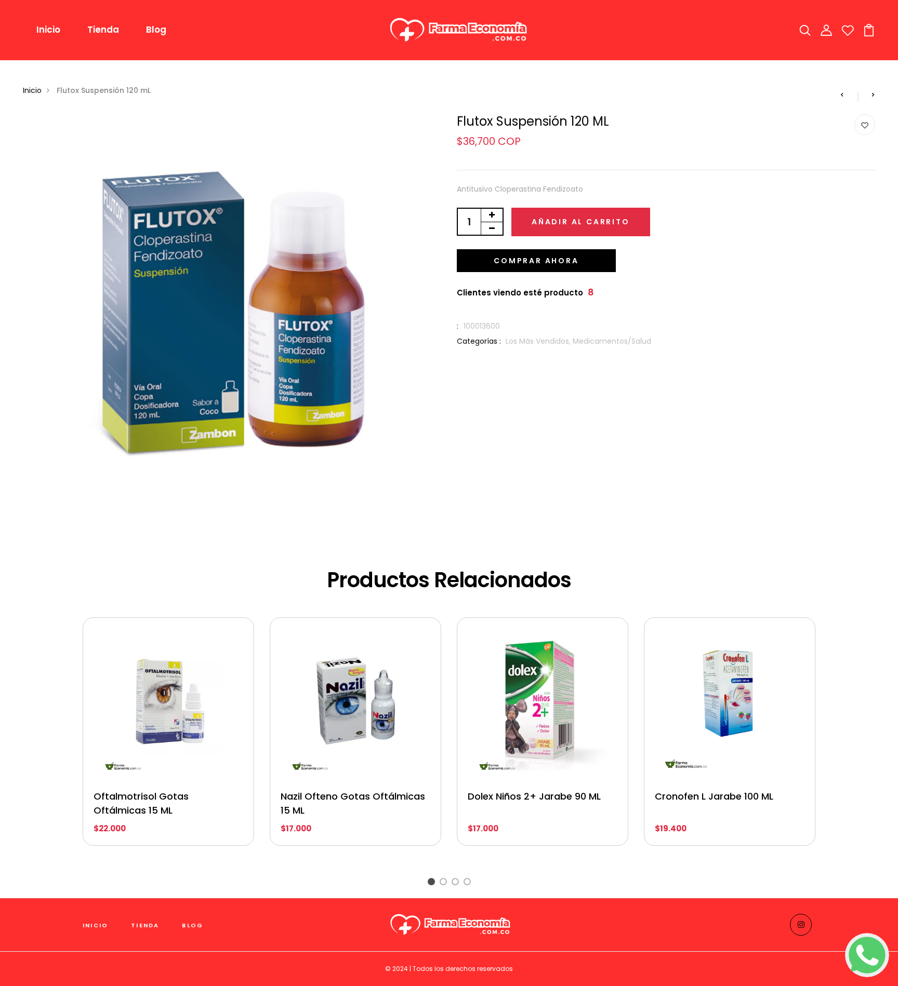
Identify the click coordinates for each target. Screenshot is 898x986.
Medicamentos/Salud (612, 341)
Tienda (103, 29)
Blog (156, 29)
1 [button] (432, 883)
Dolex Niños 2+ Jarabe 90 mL (534, 796)
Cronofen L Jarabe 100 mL (714, 796)
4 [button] (469, 883)
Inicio (48, 29)
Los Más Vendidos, (539, 341)
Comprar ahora (536, 260)
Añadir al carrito (581, 222)
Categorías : (479, 341)
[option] (168, 739)
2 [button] (445, 883)
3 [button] (457, 883)
